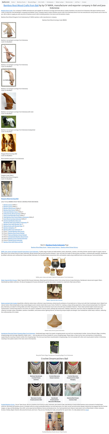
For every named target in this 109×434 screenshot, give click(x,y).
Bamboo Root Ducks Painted (16, 233)
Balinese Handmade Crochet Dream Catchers (36, 377)
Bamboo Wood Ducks (10, 208)
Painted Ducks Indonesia (15, 240)
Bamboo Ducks (8, 205)
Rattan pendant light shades (9, 303)
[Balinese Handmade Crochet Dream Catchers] (36, 368)
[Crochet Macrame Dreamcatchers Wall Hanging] (73, 368)
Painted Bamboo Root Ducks (16, 231)
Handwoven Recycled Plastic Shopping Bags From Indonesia (18, 333)
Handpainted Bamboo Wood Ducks (18, 237)
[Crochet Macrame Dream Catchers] (54, 368)
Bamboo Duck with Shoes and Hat (13, 242)
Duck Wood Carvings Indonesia (12, 219)
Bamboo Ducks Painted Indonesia (17, 238)
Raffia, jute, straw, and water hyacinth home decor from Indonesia (20, 251)
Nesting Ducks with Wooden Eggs (13, 226)
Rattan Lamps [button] (60, 2)
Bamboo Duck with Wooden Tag (13, 224)
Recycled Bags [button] (32, 2)
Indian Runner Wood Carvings (12, 213)
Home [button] (13, 2)
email (87, 410)
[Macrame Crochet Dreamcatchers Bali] (36, 389)
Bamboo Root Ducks (9, 210)
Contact (84, 2)
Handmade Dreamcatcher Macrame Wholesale (54, 399)
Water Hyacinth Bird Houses (9, 280)
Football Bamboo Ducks (8, 404)
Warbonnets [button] (69, 2)
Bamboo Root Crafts (7, 10)
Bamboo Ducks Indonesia (55, 245)
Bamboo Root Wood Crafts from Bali (21, 5)
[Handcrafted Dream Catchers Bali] (73, 389)
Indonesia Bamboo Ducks (11, 212)
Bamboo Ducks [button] (21, 2)
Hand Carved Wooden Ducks (12, 215)
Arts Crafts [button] (41, 2)
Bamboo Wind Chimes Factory (69, 247)
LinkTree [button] (77, 2)
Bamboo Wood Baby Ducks (38, 247)
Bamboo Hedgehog (9, 228)
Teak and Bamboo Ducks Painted (17, 235)
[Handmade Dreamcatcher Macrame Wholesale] (54, 389)
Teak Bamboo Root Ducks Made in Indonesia (16, 217)
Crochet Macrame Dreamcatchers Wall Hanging (73, 377)
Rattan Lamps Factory (54, 247)
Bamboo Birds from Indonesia (12, 229)
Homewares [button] (50, 2)
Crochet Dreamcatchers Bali (54, 358)
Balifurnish (5, 2)
